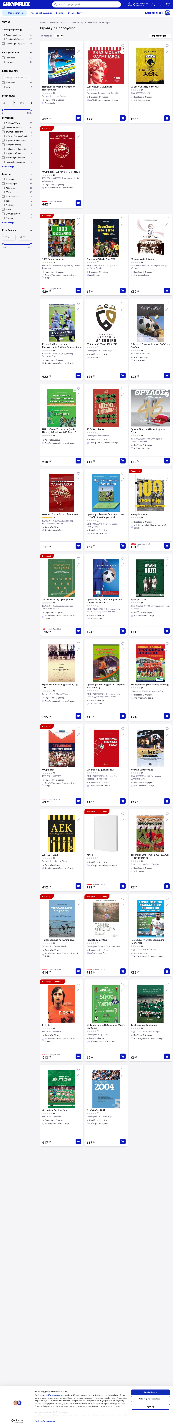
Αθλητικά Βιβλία (79, 22)
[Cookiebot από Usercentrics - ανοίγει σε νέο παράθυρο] (17, 1421)
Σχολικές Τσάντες (76, 13)
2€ (3, 113)
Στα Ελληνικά (53, 22)
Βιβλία (43, 22)
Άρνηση (150, 1407)
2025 (29, 247)
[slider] (3, 110)
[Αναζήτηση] (55, 4)
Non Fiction (65, 22)
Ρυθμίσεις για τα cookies (149, 1399)
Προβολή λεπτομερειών (45, 1421)
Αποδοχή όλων (150, 1392)
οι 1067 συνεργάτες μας (54, 1395)
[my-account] (153, 4)
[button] (168, 4)
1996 (4, 247)
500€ (29, 113)
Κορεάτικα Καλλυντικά (41, 13)
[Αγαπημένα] (160, 4)
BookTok (60, 13)
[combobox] (86, 4)
